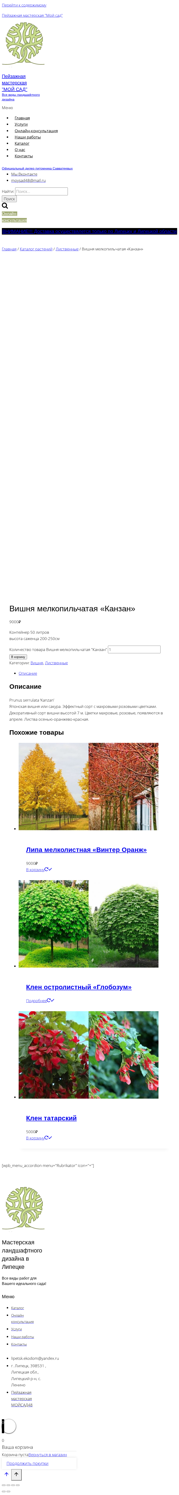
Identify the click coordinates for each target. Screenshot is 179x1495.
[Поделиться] (13, 1485)
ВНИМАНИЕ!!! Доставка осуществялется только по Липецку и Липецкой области (89, 231)
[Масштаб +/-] (4, 1485)
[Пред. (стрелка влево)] (4, 1491)
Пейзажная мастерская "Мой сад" (32, 15)
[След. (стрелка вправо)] (8, 1491)
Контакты (24, 156)
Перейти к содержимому (24, 5)
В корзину (18, 657)
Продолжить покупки (27, 1463)
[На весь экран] (8, 1485)
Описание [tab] (28, 673)
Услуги (21, 124)
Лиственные (56, 662)
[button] (60, 107)
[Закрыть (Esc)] (18, 1485)
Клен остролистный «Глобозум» (79, 987)
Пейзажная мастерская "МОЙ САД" (14, 83)
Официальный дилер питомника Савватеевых (37, 168)
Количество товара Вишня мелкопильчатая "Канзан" (58, 649)
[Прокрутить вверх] (6, 1475)
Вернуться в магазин (47, 1454)
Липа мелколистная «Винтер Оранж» (86, 849)
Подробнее (36, 1000)
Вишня (37, 662)
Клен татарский (51, 1118)
